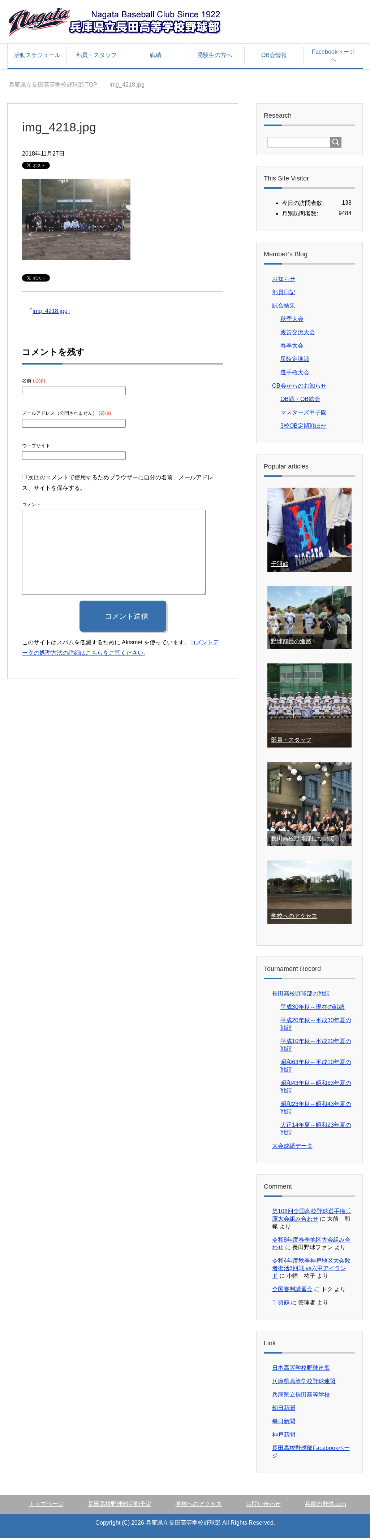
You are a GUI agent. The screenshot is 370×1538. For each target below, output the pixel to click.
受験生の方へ (214, 55)
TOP (53, 85)
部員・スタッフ (96, 55)
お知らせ (283, 279)
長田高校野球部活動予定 (119, 1504)
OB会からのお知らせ (299, 386)
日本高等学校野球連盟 (301, 1368)
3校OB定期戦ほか (303, 426)
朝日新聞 (283, 1408)
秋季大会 (292, 319)
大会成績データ (292, 1146)
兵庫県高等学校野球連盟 (304, 1381)
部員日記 (283, 292)
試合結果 (283, 305)
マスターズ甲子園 (303, 412)
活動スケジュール (37, 55)
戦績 (156, 55)
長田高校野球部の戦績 (301, 993)
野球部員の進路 (291, 641)
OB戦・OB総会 (300, 399)
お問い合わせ (263, 1504)
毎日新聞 (283, 1421)
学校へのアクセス (294, 916)
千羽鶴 (279, 564)
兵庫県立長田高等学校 (301, 1394)
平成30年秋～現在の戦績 (312, 1007)
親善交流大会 (297, 332)
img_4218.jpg (50, 311)
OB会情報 (274, 55)
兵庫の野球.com (325, 1504)
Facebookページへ (333, 55)
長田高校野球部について (303, 838)
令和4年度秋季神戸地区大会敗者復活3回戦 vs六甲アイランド (311, 1268)
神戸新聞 (283, 1435)
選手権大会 (294, 372)
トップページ (46, 1504)
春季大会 (292, 346)
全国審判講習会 (292, 1289)
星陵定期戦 (294, 359)
